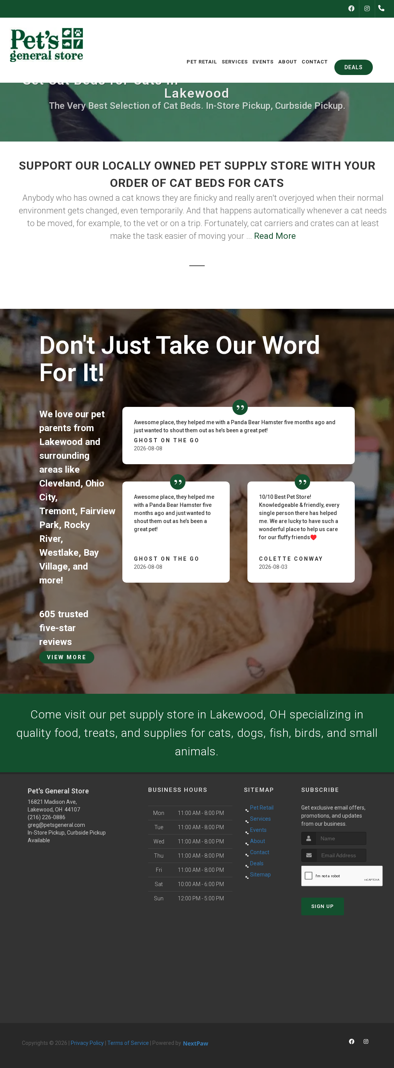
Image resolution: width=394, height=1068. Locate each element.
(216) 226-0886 (46, 817)
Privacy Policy (87, 1043)
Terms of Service (128, 1043)
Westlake (58, 552)
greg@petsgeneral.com (56, 825)
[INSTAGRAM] (367, 9)
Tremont (57, 511)
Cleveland (59, 483)
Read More (275, 236)
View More (67, 657)
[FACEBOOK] (351, 9)
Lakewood (61, 442)
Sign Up (322, 906)
